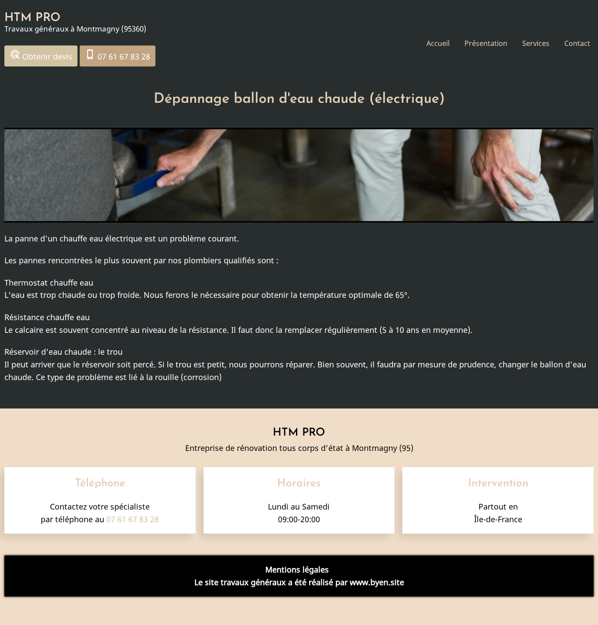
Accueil (438, 43)
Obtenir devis (41, 55)
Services (535, 43)
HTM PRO (32, 18)
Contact (577, 43)
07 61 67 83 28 (117, 55)
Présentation (485, 43)
